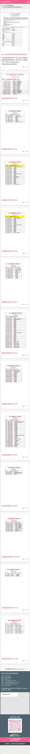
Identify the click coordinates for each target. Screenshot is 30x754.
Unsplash (22, 669)
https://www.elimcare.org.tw (11, 684)
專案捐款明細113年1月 (9, 98)
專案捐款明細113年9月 (9, 506)
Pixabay (18, 669)
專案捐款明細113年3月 (9, 200)
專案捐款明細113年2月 (9, 149)
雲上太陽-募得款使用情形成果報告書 (14, 54)
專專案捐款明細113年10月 (11, 557)
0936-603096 (8, 676)
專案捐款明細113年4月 (9, 251)
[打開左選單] (28, 2)
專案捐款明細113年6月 (9, 353)
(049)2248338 (8, 677)
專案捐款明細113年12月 (10, 659)
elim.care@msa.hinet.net (10, 680)
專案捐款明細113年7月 (9, 404)
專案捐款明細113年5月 (9, 302)
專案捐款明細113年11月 (10, 608)
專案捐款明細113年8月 (9, 455)
